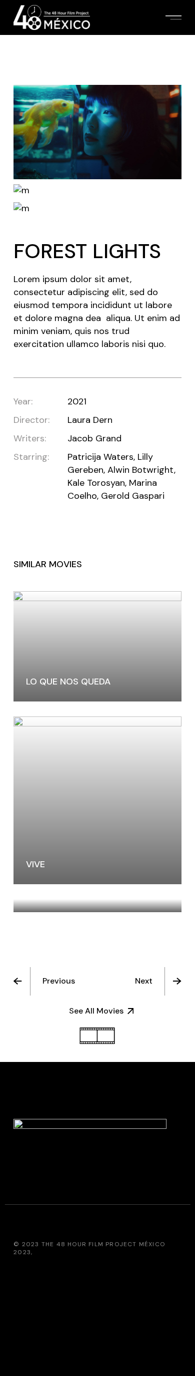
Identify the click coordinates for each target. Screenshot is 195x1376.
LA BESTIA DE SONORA (74, 892)
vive (35, 864)
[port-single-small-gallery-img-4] (97, 208)
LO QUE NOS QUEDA (68, 682)
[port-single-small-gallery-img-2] (97, 190)
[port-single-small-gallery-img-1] (97, 132)
